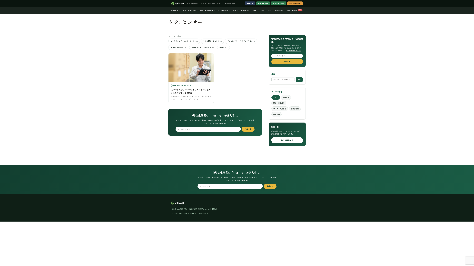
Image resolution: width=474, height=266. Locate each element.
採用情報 (250, 3)
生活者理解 (295, 109)
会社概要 (193, 213)
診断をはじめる (287, 140)
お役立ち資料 (263, 3)
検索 (299, 79)
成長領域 (244, 10)
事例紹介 (223, 47)
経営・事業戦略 (189, 10)
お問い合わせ (203, 213)
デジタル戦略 (223, 10)
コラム (262, 10)
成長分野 (276, 114)
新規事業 (174, 10)
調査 (234, 10)
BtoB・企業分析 (178, 47)
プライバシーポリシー (179, 213)
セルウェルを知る (275, 10)
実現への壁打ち (295, 3)
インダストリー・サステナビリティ (241, 41)
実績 (254, 10)
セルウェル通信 (278, 3)
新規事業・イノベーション (203, 47)
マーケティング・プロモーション (184, 41)
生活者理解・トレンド (212, 41)
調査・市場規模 (279, 103)
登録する (248, 129)
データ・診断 (293, 10)
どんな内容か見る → (218, 123)
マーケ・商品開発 (206, 10)
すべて (275, 97)
